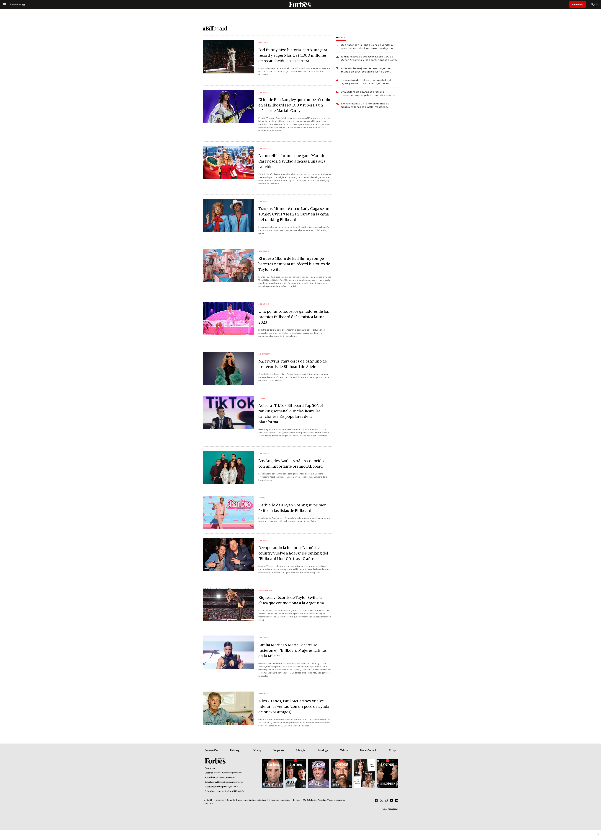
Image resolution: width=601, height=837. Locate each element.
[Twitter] (381, 800)
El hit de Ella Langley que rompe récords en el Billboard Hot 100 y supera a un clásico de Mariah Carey (294, 105)
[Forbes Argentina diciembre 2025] (341, 773)
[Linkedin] (396, 800)
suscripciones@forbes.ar (227, 787)
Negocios (278, 750)
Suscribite (577, 4)
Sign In (594, 4)
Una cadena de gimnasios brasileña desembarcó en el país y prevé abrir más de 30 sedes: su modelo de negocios (368, 93)
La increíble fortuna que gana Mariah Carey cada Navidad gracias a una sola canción (291, 161)
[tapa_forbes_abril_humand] (295, 773)
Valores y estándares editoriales (252, 800)
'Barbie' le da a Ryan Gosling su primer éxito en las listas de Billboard (292, 508)
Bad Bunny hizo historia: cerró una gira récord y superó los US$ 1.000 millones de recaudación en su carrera (292, 55)
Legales (296, 800)
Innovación (211, 750)
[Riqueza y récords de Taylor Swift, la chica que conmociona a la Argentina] (228, 604)
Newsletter (219, 800)
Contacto (231, 800)
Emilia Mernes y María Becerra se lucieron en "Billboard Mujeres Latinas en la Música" (292, 650)
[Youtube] (391, 800)
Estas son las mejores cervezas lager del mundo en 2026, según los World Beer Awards (366, 70)
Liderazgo (235, 750)
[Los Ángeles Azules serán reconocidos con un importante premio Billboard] (228, 467)
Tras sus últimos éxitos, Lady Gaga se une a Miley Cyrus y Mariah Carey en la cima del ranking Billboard (294, 214)
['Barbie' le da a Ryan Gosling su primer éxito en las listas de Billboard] (228, 512)
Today (392, 750)
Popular (341, 37)
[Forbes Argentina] (300, 4)
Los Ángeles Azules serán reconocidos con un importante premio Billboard (291, 463)
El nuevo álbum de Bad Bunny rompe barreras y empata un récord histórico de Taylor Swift (294, 264)
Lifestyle (300, 750)
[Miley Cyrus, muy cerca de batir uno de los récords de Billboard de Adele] (228, 368)
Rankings (323, 750)
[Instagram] (386, 800)
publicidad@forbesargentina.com (228, 773)
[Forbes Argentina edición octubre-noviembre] (364, 773)
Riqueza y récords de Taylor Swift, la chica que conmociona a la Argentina (291, 600)
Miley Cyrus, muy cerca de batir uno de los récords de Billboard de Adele (292, 364)
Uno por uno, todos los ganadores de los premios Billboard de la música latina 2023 (293, 317)
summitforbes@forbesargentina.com (227, 782)
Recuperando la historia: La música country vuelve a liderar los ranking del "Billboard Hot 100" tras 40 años (293, 553)
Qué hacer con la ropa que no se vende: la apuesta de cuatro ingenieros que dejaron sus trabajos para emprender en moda (369, 46)
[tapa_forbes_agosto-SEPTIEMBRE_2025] (387, 773)
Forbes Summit (368, 750)
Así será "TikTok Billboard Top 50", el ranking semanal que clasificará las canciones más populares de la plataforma (290, 414)
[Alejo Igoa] (318, 773)
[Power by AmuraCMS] (390, 809)
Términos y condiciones (279, 800)
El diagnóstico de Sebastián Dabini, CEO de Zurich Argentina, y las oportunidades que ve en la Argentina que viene (368, 58)
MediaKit (208, 800)
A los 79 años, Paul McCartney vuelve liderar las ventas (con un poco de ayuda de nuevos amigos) (293, 706)
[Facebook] (376, 800)
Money (257, 750)
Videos (344, 750)
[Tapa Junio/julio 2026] (272, 773)
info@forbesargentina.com (223, 778)
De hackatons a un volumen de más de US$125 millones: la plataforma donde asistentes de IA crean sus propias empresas (368, 105)
